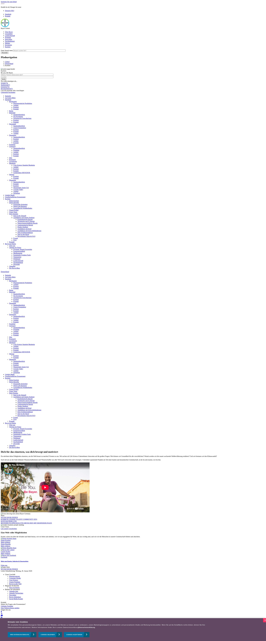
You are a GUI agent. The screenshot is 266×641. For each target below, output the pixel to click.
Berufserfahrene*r (7, 89)
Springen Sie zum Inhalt (9, 2)
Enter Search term (7, 50)
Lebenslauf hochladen (8, 92)
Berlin (11, 111)
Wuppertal (12, 180)
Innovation (8, 39)
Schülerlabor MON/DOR (21, 173)
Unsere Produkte (14, 582)
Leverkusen (13, 161)
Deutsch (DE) (9, 11)
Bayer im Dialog (10, 244)
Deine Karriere (14, 201)
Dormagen (12, 135)
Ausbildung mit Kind (24, 229)
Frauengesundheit (19, 251)
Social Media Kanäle (16, 599)
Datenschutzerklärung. (86, 627)
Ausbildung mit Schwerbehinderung (29, 231)
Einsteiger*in (5, 87)
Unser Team (13, 212)
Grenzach (12, 146)
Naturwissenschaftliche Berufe (27, 223)
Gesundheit (8, 34)
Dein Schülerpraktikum (25, 232)
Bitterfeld (12, 113)
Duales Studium (22, 227)
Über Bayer (9, 32)
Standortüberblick (19, 115)
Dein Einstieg (13, 214)
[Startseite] (5, 26)
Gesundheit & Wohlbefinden (22, 208)
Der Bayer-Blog (14, 268)
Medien (7, 43)
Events (15, 238)
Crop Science (13, 580)
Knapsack (12, 159)
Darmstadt (12, 124)
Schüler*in (4, 83)
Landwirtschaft (10, 36)
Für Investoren (18, 116)
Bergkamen (13, 101)
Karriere (7, 47)
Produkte (8, 37)
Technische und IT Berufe (26, 221)
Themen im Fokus (15, 247)
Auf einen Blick (10, 98)
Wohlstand (16, 259)
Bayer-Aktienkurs (15, 597)
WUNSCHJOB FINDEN (9, 517)
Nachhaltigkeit (10, 41)
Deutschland (5, 272)
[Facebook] (1, 612)
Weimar (11, 174)
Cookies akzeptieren (74, 634)
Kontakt (7, 16)
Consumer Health (15, 578)
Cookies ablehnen (48, 634)
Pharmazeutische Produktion (22, 103)
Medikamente (17, 253)
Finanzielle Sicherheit (20, 204)
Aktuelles (12, 266)
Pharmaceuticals (14, 576)
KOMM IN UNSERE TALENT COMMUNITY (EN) (19, 519)
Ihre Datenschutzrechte (19, 634)
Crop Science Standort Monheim (24, 165)
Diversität (16, 264)
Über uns (12, 246)
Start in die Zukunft (19, 216)
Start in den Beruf (23, 234)
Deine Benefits (14, 203)
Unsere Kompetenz (19, 128)
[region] (133, 629)
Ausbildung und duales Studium (23, 217)
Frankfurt (12, 144)
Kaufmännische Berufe (25, 219)
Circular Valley (18, 189)
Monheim (12, 163)
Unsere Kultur (13, 210)
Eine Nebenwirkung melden (10, 608)
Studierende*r (5, 85)
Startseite (8, 96)
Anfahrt (15, 105)
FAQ (15, 240)
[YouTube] (2, 615)
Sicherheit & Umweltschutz (22, 118)
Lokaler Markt (9, 195)
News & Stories (14, 587)
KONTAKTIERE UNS (9, 521)
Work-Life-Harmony (20, 206)
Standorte (8, 14)
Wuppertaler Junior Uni (21, 188)
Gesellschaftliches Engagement (15, 197)
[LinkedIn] (1, 617)
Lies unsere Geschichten (9, 529)
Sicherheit (16, 193)
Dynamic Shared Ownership (22, 249)
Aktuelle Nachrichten (16, 593)
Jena (10, 158)
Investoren (8, 45)
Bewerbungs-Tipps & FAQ (26, 236)
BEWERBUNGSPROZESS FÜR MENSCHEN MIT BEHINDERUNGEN (26, 523)
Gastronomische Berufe (25, 225)
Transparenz (17, 257)
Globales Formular (7, 606)
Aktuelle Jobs (13, 591)
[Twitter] (1, 613)
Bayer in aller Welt (15, 584)
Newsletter (12, 595)
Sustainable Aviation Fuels (22, 255)
